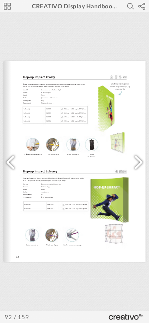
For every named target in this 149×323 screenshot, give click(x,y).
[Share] (142, 6)
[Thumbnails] (7, 6)
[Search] (130, 6)
